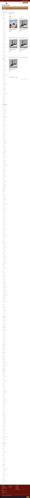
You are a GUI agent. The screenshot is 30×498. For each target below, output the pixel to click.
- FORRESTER (4, 147)
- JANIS (3, 206)
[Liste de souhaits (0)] (25, 0)
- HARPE (3, 195)
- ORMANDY (4, 318)
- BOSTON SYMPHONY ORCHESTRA (3, 59)
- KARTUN (3, 217)
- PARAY (3, 325)
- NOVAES (3, 311)
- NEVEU (3, 306)
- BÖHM (3, 52)
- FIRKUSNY (4, 140)
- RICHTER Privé (4, 380)
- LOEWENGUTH (4, 262)
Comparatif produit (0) (21, 16)
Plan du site (10, 487)
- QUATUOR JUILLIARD (4, 359)
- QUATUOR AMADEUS (4, 348)
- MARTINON (4, 276)
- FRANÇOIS (4, 157)
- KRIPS (3, 239)
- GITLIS (3, 177)
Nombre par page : (21, 18)
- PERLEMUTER (4, 330)
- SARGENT (3, 394)
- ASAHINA (3, 30)
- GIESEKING (4, 171)
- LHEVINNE (4, 259)
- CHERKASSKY (4, 84)
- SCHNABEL (4, 398)
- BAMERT (3, 36)
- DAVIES (3, 101)
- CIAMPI (3, 87)
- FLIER (3, 144)
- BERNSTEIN (4, 47)
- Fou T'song (4, 148)
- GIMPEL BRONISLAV (3, 174)
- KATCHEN (3, 218)
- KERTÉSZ (3, 228)
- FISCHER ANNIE (4, 141)
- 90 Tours (3, 13)
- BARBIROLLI (4, 37)
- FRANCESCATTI (4, 156)
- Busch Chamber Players (4, 76)
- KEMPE (3, 224)
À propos (3, 489)
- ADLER (3, 16)
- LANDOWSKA (4, 247)
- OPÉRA (3, 314)
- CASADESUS (4, 80)
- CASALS (3, 81)
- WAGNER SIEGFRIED (3, 464)
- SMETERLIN (4, 415)
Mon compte (17, 486)
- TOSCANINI (4, 451)
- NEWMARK (4, 307)
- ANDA (3, 21)
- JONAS (3, 210)
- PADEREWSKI (4, 324)
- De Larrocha (4, 109)
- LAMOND (3, 246)
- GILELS (3, 172)
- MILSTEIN (3, 293)
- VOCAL (3, 462)
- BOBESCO (4, 51)
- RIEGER (3, 383)
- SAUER (3, 395)
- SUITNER (3, 425)
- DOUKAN (3, 120)
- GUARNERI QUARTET (4, 191)
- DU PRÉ (3, 121)
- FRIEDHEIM (4, 161)
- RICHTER (3, 379)
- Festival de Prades (4, 137)
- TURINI (3, 454)
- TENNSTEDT (4, 439)
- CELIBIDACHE (4, 83)
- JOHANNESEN (4, 209)
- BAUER (3, 41)
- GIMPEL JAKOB (4, 176)
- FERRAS (3, 135)
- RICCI (3, 377)
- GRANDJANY (4, 185)
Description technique (4, 488)
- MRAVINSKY (4, 298)
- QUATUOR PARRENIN (4, 361)
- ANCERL (3, 19)
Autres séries (3, 479)
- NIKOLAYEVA (4, 310)
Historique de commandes (17, 488)
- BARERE (3, 40)
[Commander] (27, 0)
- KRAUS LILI (4, 236)
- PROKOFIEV (4, 346)
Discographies (4, 8)
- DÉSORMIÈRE (4, 116)
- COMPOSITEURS (4, 93)
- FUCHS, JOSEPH (4, 164)
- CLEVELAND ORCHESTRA (4, 89)
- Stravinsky (3, 423)
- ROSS (3, 388)
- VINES (3, 461)
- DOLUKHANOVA (4, 117)
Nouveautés (3, 482)
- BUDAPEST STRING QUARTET (4, 69)
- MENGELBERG (4, 287)
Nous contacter (10, 486)
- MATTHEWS (4, 283)
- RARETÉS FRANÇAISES (3, 371)
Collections (3, 12)
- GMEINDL (3, 180)
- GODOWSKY (4, 181)
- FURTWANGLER (4, 165)
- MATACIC (3, 280)
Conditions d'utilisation (4, 487)
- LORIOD (3, 265)
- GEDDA (3, 168)
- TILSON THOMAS (3, 448)
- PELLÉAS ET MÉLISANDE (4, 327)
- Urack (3, 455)
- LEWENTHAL (4, 256)
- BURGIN (3, 71)
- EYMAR (3, 131)
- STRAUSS (3, 422)
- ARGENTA (3, 25)
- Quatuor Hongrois (3, 355)
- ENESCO (3, 128)
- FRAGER (3, 154)
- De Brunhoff (4, 104)
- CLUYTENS (4, 92)
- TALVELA (3, 436)
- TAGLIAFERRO (4, 433)
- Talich (3, 434)
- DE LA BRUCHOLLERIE (4, 107)
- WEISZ (3, 471)
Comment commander (4, 490)
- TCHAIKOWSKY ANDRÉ (4, 438)
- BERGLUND (4, 44)
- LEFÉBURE (4, 250)
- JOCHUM (3, 207)
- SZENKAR (3, 429)
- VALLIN (3, 458)
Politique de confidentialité (3, 491)
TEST (3, 478)
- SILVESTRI (3, 410)
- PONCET (3, 337)
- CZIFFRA (3, 100)
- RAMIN (3, 367)
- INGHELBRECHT (4, 203)
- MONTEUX (4, 297)
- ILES (3, 202)
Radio (8, 8)
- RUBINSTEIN (4, 391)
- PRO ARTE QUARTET (4, 344)
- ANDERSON (4, 22)
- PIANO (3, 331)
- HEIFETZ (3, 196)
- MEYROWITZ (4, 290)
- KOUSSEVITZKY (4, 235)
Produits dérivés (4, 481)
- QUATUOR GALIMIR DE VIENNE (4, 353)
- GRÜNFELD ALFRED (4, 189)
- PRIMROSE (4, 342)
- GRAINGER (4, 184)
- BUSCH (3, 72)
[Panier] (26, 0)
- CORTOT (3, 97)
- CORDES (3, 96)
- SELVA (3, 406)
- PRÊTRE (3, 341)
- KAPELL (3, 214)
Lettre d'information (18, 489)
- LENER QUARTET (3, 253)
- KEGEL (3, 221)
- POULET (3, 338)
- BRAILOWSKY (4, 65)
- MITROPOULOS (4, 294)
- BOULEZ (3, 62)
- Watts (3, 467)
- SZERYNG (3, 430)
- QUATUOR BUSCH (4, 350)
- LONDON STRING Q (3, 264)
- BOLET (3, 54)
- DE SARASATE (4, 113)
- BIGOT (3, 48)
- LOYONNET (4, 268)
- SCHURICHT (4, 399)
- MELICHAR (4, 286)
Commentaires (3, 486)
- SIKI (3, 409)
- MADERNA (4, 272)
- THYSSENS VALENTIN (4, 446)
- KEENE (3, 220)
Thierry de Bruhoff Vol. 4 (22, 49)
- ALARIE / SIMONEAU (3, 18)
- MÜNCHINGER (4, 301)
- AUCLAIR (3, 32)
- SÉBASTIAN (4, 402)
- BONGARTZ (4, 55)
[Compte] (24, 0)
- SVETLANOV (4, 426)
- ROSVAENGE (4, 390)
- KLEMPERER (4, 229)
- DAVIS (3, 103)
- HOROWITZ (4, 199)
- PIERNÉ (3, 333)
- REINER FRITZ (4, 376)
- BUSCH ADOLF (4, 74)
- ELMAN (3, 127)
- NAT (3, 302)
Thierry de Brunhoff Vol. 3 (12, 49)
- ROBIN (3, 384)
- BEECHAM (4, 43)
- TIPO (3, 450)
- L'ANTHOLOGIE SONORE (4, 243)
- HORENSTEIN (4, 198)
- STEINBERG (4, 419)
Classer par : (10, 18)
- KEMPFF (3, 225)
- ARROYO (3, 29)
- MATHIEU (3, 282)
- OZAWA (3, 321)
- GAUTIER (3, 167)
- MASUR (3, 279)
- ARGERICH (4, 26)
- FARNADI (3, 132)
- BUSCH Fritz (4, 77)
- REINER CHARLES (3, 374)
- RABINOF (3, 364)
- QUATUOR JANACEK (4, 357)
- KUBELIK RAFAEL (3, 241)
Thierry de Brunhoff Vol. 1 (12, 29)
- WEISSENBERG (4, 470)
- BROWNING (4, 66)
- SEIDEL (3, 405)
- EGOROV (3, 124)
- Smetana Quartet (3, 414)
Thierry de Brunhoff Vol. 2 (22, 29)
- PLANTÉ (3, 334)
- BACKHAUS (4, 33)
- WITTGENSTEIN (4, 474)
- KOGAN (3, 232)
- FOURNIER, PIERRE (4, 153)
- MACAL (3, 271)
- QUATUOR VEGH (4, 363)
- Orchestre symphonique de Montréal (4, 317)
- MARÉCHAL (4, 275)
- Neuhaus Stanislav (3, 304)
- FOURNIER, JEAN (4, 151)
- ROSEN (3, 387)
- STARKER (3, 418)
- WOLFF (3, 475)
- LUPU (3, 269)
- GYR (3, 192)
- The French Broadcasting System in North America (4, 443)
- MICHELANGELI (4, 291)
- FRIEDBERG (4, 160)
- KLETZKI (3, 231)
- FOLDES (3, 145)
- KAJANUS (3, 213)
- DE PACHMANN (4, 110)
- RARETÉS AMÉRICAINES (4, 369)
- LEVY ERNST (4, 255)
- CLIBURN (3, 90)
